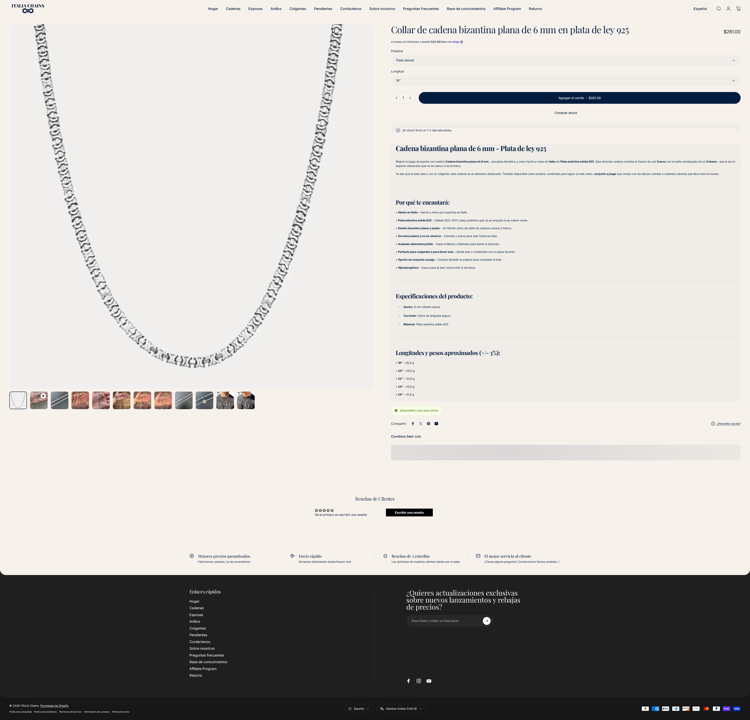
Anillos (194, 622)
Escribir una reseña (409, 512)
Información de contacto (97, 712)
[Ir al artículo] (18, 400)
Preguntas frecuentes (206, 655)
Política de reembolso (45, 712)
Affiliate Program (203, 669)
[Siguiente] (363, 215)
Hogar (194, 601)
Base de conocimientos (208, 662)
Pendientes (198, 635)
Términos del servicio (70, 712)
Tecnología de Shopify (54, 705)
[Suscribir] (487, 621)
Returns (195, 675)
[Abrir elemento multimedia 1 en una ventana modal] (191, 206)
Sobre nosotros (202, 649)
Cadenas (196, 608)
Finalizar (397, 51)
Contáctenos (199, 642)
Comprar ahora (565, 113)
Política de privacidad (20, 712)
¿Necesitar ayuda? (729, 423)
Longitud (397, 71)
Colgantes (197, 628)
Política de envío (120, 712)
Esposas (196, 615)
